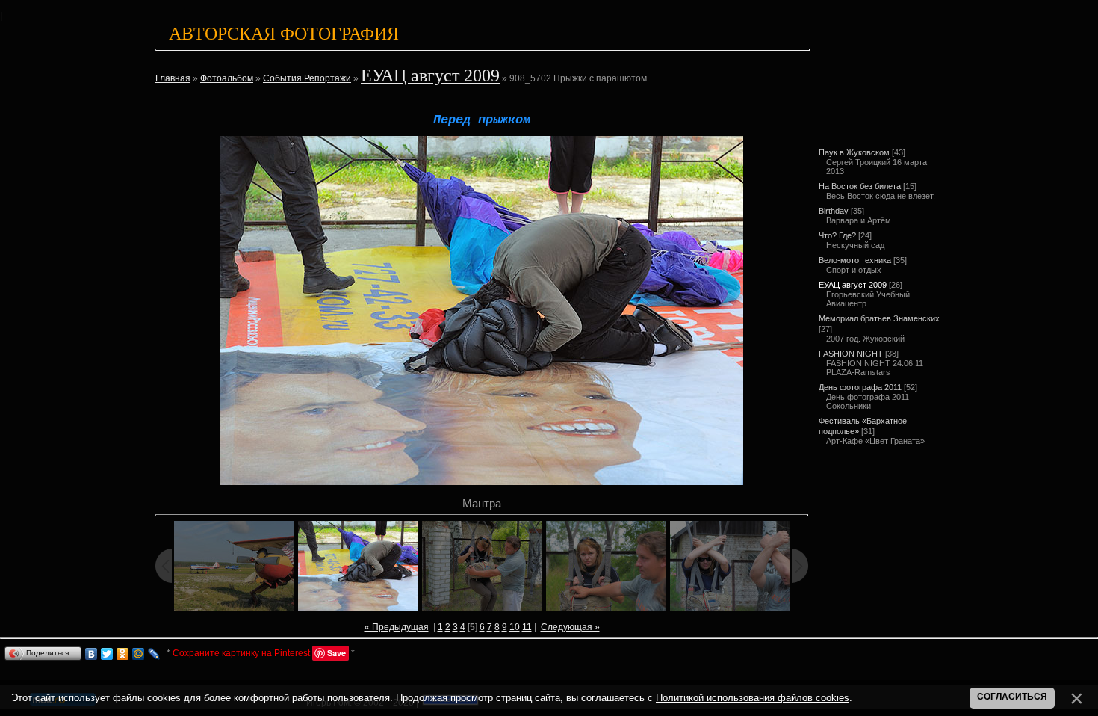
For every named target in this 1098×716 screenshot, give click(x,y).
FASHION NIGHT (851, 353)
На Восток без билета (860, 186)
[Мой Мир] (138, 654)
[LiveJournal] (154, 654)
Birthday (834, 210)
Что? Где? (837, 235)
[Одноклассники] (123, 654)
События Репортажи (307, 78)
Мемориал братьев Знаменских (879, 318)
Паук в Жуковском (854, 152)
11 (527, 627)
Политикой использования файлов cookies (752, 697)
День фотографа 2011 (860, 387)
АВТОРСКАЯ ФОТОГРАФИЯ (284, 33)
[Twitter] (107, 654)
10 (514, 627)
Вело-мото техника (855, 260)
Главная (172, 78)
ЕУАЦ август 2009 (430, 75)
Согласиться (1012, 696)
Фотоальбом (226, 78)
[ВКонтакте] (91, 654)
